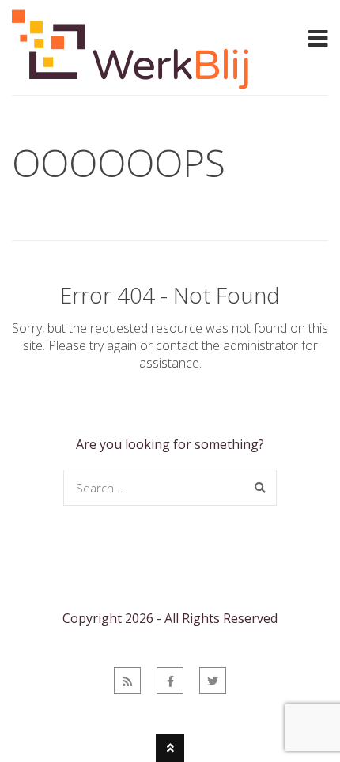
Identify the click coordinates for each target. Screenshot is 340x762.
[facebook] (170, 680)
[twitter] (212, 680)
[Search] (260, 488)
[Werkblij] (130, 84)
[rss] (127, 680)
